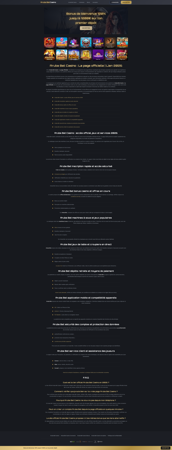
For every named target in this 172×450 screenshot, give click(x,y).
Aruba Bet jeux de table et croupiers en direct (66, 112)
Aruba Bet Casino (72, 2)
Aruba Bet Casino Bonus (83, 435)
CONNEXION (115, 2)
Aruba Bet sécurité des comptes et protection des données (70, 123)
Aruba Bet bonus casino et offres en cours (65, 105)
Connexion (81, 2)
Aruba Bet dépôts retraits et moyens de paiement (67, 116)
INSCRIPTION (126, 2)
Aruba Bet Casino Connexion (68, 435)
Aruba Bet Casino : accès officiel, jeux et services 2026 (69, 97)
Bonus (88, 2)
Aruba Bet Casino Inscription (98, 435)
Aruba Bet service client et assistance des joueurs (67, 127)
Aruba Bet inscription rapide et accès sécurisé (66, 101)
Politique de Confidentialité (115, 435)
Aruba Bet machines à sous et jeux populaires (66, 108)
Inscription (95, 2)
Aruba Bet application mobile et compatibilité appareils (69, 119)
